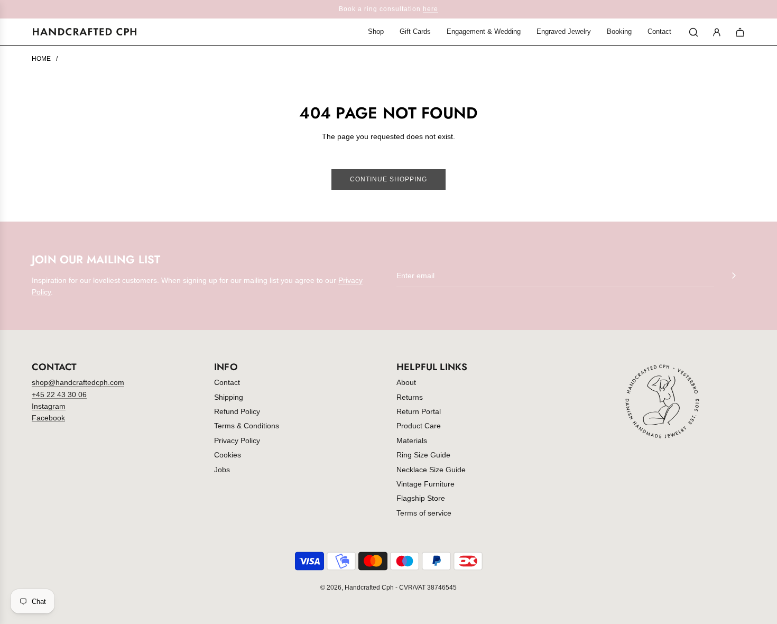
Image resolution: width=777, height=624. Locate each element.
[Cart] (740, 32)
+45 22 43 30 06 (59, 394)
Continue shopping (388, 179)
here (430, 9)
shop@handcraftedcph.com (78, 382)
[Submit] (733, 275)
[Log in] (716, 32)
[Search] (693, 32)
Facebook (48, 418)
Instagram (49, 406)
